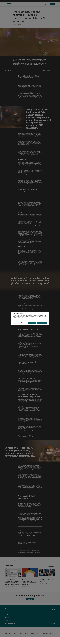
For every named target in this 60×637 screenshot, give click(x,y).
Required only (32, 322)
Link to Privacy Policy (36, 319)
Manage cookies (17, 322)
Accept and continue (42, 322)
